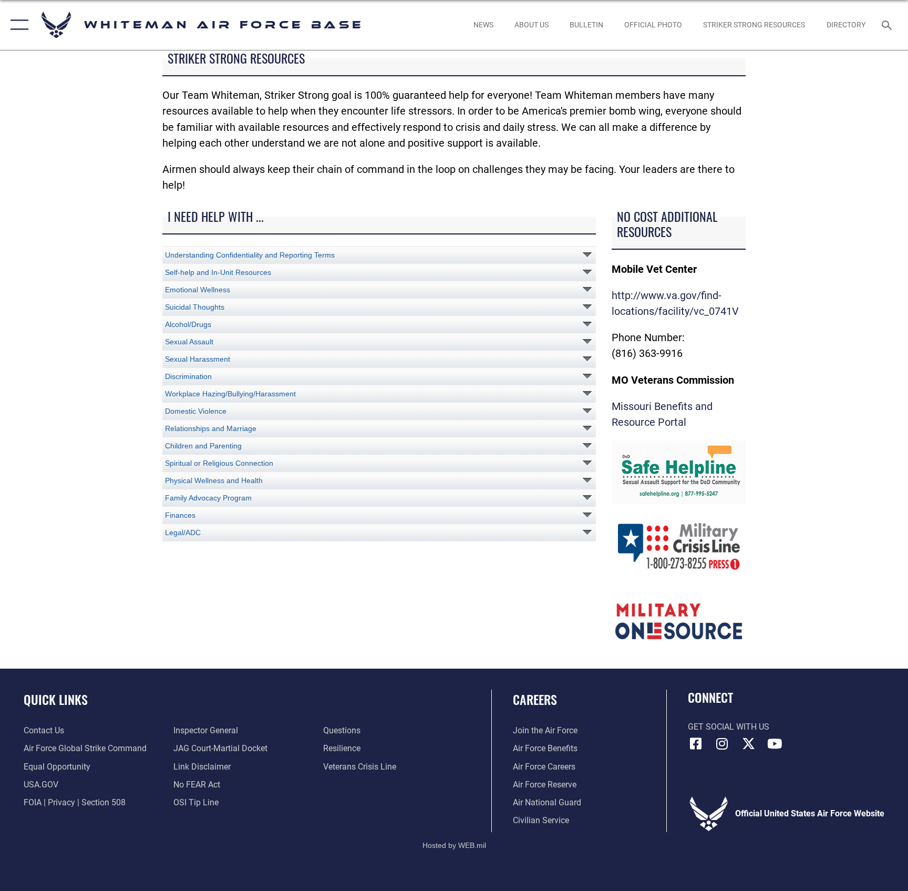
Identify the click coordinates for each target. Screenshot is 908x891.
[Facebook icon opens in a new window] (696, 744)
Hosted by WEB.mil (454, 845)
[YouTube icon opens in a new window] (774, 744)
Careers (535, 699)
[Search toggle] (888, 25)
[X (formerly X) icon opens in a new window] (748, 744)
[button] (17, 25)
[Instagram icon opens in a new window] (722, 744)
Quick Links (56, 699)
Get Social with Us (728, 727)
